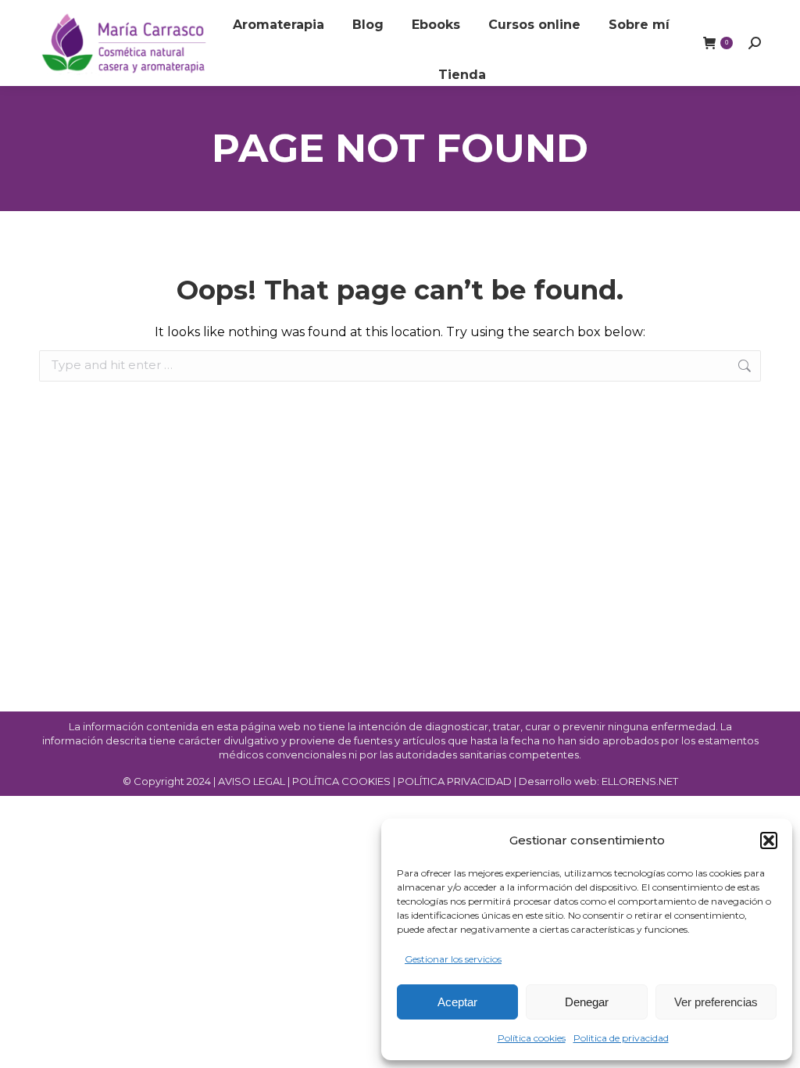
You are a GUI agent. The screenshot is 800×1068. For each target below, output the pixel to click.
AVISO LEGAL (251, 781)
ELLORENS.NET (640, 781)
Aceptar (457, 1002)
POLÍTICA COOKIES (341, 781)
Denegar (587, 1002)
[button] (769, 840)
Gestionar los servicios (453, 959)
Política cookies (532, 1038)
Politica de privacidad (621, 1038)
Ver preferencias (716, 1002)
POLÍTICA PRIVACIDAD (456, 781)
